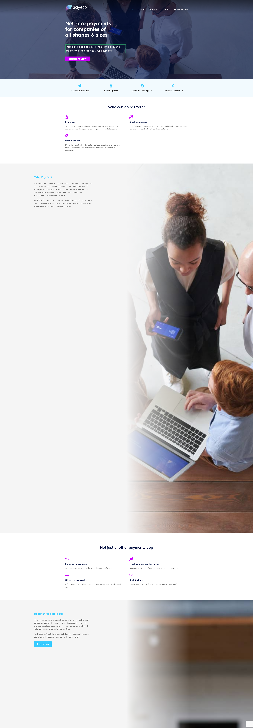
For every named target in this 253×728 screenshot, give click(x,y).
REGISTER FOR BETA (78, 59)
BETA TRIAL (44, 644)
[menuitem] (131, 9)
